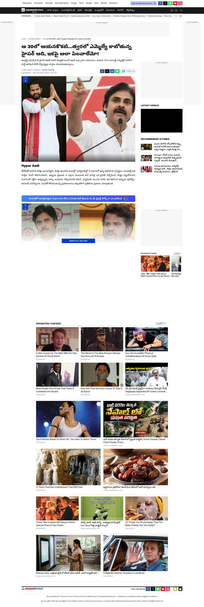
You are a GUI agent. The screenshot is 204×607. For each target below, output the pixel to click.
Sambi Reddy (48, 70)
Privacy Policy (79, 596)
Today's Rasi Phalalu (42, 16)
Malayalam (27, 3)
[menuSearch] (181, 10)
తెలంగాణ (110, 10)
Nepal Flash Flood (61, 16)
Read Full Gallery (78, 241)
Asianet (32, 588)
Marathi (104, 3)
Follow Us (130, 71)
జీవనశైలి (88, 10)
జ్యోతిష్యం (130, 10)
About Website (53, 596)
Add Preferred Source (142, 3)
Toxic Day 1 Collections (101, 16)
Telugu (74, 3)
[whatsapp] (170, 3)
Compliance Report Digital (137, 596)
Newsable (38, 3)
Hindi (96, 3)
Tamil (81, 3)
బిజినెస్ (120, 10)
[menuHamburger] (176, 10)
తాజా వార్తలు (52, 10)
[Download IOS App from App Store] (180, 589)
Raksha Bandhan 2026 (80, 16)
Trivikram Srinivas (155, 16)
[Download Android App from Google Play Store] (175, 589)
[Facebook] (160, 3)
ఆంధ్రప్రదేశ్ (99, 10)
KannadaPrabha (61, 3)
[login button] (172, 10)
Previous (176, 16)
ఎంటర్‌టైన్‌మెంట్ (68, 10)
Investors (153, 596)
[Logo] (33, 10)
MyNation (113, 3)
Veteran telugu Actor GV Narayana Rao (129, 16)
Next (180, 16)
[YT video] (175, 3)
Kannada (49, 3)
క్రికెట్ (80, 10)
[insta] (180, 3)
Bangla (89, 3)
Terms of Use (66, 596)
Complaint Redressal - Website (111, 596)
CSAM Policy (91, 596)
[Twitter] (165, 3)
